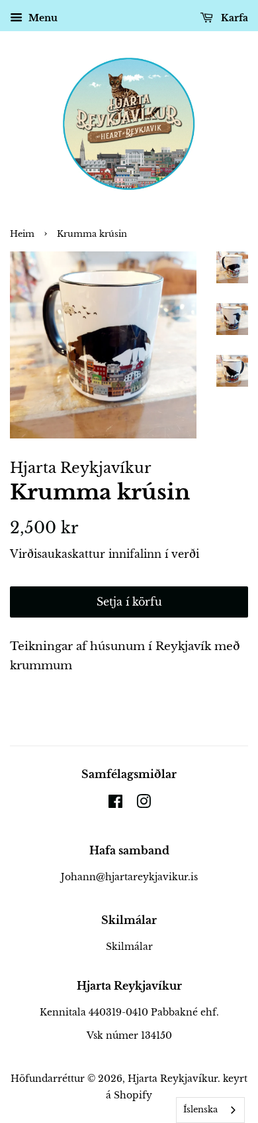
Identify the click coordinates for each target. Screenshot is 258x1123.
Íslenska (200, 1109)
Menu (42, 18)
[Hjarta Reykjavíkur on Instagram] (143, 804)
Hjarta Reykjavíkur (173, 1079)
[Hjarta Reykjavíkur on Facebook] (115, 804)
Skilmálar (129, 947)
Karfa (233, 18)
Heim (22, 234)
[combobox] (210, 1110)
